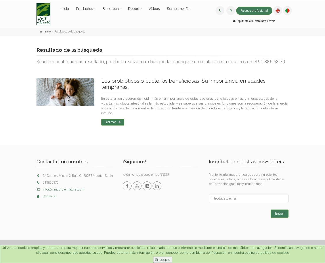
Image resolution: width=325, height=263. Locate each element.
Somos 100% (177, 9)
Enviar (279, 213)
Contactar (49, 196)
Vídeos (154, 9)
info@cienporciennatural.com (63, 189)
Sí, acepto (162, 260)
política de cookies (274, 253)
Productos (84, 9)
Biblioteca (110, 9)
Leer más (110, 122)
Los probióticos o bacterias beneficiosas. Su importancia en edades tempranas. (183, 84)
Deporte (134, 9)
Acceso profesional (254, 10)
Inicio (65, 9)
